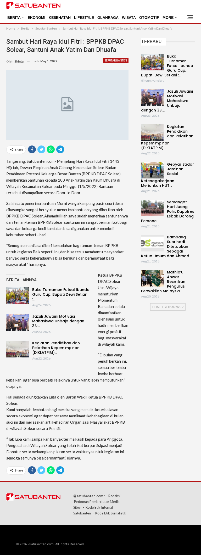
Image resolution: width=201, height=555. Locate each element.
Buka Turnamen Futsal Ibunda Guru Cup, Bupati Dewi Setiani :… (61, 294)
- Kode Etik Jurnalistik (109, 513)
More (168, 17)
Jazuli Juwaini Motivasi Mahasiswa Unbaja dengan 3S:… (58, 321)
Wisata (129, 17)
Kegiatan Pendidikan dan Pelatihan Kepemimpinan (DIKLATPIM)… (56, 347)
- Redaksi (112, 496)
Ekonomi (36, 17)
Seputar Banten (116, 60)
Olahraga (108, 17)
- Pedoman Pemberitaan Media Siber (98, 501)
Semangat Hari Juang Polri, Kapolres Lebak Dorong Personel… (167, 211)
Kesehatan (60, 17)
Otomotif (149, 17)
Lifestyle (84, 17)
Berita (14, 17)
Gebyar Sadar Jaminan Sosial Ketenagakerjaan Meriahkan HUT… (167, 175)
